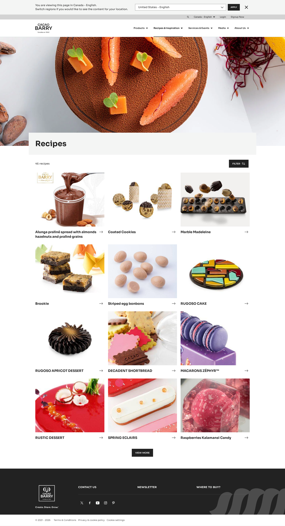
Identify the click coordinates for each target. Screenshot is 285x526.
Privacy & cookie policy (91, 520)
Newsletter (147, 487)
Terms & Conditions (65, 520)
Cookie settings (116, 520)
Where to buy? (208, 487)
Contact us (87, 487)
